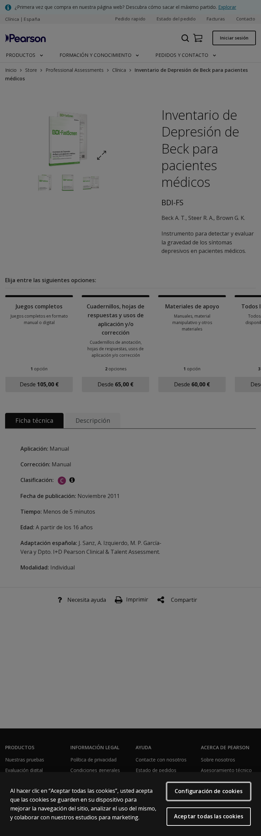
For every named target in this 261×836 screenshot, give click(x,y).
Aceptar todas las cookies (208, 816)
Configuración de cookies (209, 791)
